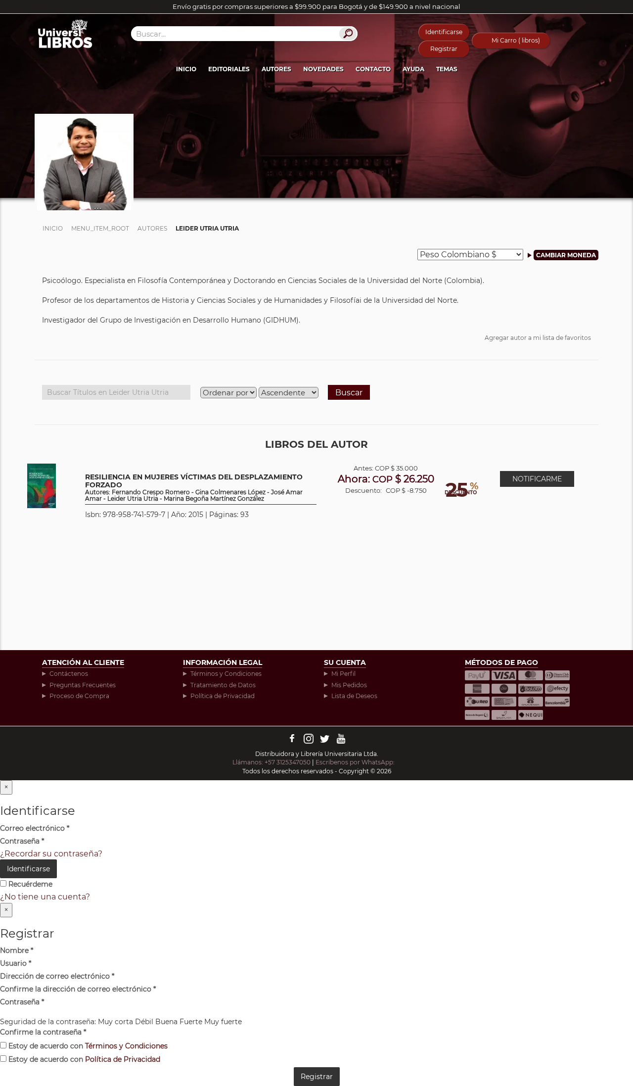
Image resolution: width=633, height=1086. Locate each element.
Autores (276, 69)
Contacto (373, 69)
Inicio (186, 69)
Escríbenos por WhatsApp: (356, 762)
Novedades (323, 69)
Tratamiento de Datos (223, 685)
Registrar (443, 48)
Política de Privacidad (222, 696)
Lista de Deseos (354, 696)
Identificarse (443, 32)
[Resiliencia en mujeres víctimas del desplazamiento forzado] (41, 485)
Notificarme (537, 478)
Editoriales (229, 69)
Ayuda (413, 69)
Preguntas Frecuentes (82, 685)
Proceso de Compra (79, 696)
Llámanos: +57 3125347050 (271, 762)
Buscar (348, 392)
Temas (446, 69)
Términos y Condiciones (226, 673)
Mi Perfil (343, 673)
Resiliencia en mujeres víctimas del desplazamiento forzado (194, 487)
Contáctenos (68, 673)
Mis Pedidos (349, 685)
